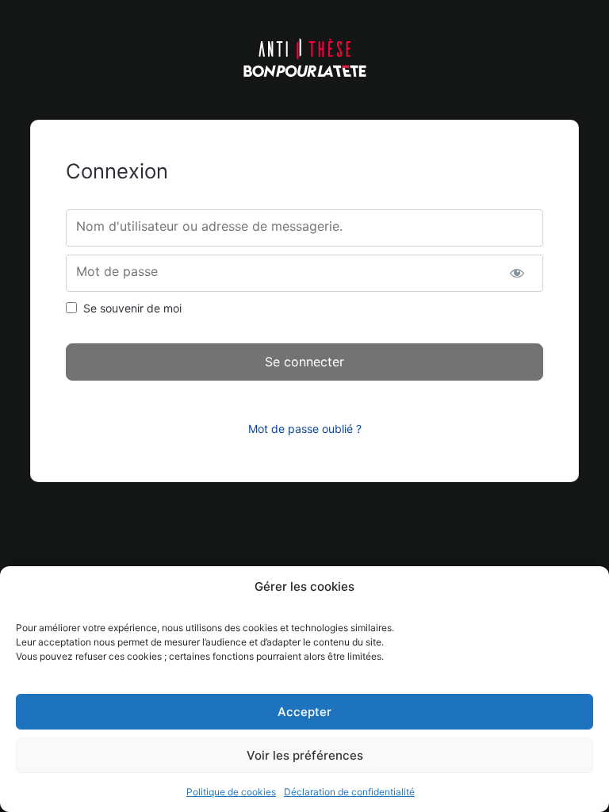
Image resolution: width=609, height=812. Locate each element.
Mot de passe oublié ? (305, 428)
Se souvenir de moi (132, 308)
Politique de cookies (231, 792)
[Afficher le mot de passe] (517, 273)
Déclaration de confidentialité (349, 792)
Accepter (304, 711)
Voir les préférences (305, 755)
